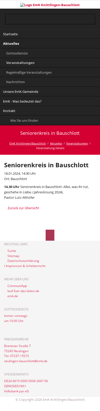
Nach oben (50, 235)
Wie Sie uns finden (24, 120)
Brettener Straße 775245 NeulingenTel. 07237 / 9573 (17, 351)
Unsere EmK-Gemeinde (20, 91)
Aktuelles (11, 43)
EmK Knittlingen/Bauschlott (27, 143)
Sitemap (13, 256)
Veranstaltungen (20, 62)
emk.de (12, 296)
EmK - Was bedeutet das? (22, 101)
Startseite (10, 34)
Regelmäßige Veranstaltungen (29, 72)
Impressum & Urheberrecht (25, 266)
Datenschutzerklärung (23, 261)
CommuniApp (17, 286)
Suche (11, 251)
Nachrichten (15, 82)
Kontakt (9, 110)
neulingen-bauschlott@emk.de (25, 361)
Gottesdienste (17, 53)
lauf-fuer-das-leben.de (23, 291)
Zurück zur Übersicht (23, 208)
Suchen (91, 15)
